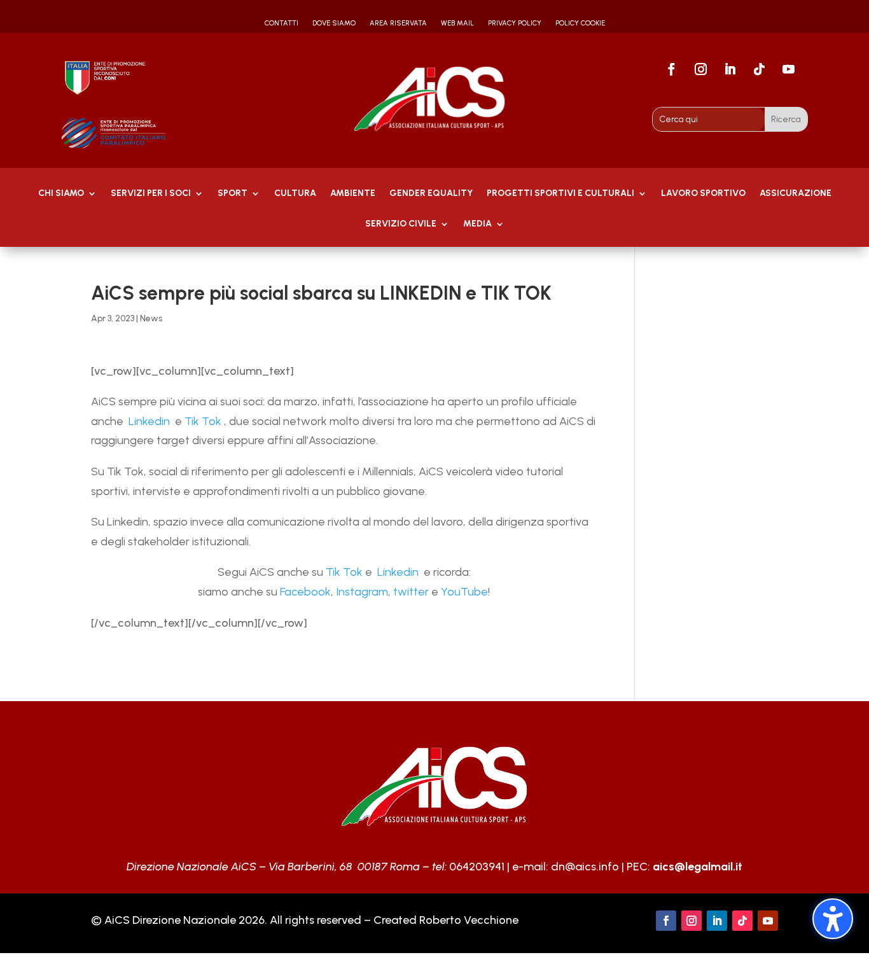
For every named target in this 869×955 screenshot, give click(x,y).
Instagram (362, 592)
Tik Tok (202, 421)
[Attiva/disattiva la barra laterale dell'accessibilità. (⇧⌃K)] (832, 918)
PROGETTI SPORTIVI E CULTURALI (560, 194)
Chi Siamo (61, 194)
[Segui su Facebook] (672, 69)
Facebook (305, 592)
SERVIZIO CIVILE (400, 224)
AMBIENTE (352, 194)
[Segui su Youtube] (789, 69)
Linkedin (148, 421)
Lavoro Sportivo (703, 194)
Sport (232, 194)
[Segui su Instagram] (701, 69)
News (151, 318)
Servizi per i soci (151, 194)
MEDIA (477, 224)
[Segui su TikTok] (759, 69)
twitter (411, 592)
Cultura (295, 194)
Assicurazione (795, 194)
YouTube (464, 592)
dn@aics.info (585, 867)
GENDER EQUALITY (431, 194)
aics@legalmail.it (697, 867)
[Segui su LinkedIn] (730, 69)
